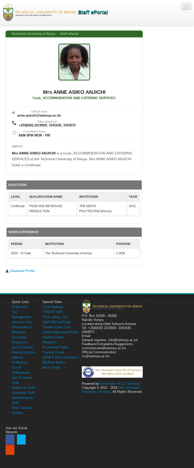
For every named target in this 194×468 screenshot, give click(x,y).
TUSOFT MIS (52, 312)
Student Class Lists (56, 327)
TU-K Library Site (55, 317)
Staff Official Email (56, 322)
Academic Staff (23, 393)
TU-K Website (52, 307)
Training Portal (53, 352)
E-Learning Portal (55, 347)
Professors (20, 307)
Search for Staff (23, 388)
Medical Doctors (24, 352)
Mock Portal (51, 367)
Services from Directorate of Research (22, 327)
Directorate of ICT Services (120, 384)
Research (49, 342)
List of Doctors (22, 347)
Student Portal (52, 337)
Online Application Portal (60, 332)
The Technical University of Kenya (110, 390)
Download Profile (22, 271)
